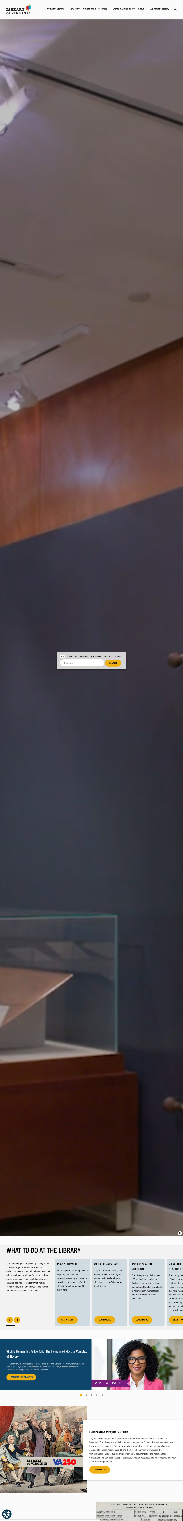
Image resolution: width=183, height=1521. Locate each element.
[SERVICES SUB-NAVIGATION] (79, 8)
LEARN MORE (105, 1320)
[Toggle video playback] (180, 1233)
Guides (107, 656)
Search (113, 663)
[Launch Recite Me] (7, 1514)
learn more (67, 1320)
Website (84, 656)
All (62, 656)
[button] (55, 10)
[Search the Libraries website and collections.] (175, 9)
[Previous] (9, 1320)
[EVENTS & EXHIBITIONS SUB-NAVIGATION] (134, 8)
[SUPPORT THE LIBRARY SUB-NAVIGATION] (170, 8)
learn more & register (21, 1377)
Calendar (96, 656)
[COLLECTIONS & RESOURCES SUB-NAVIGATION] (108, 8)
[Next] (17, 1320)
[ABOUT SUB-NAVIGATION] (145, 8)
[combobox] (82, 662)
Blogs (118, 656)
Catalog (72, 656)
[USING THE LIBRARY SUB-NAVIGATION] (65, 8)
